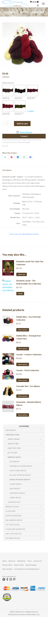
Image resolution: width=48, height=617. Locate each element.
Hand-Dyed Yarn (14, 448)
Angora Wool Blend (34, 140)
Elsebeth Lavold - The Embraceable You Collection (28, 282)
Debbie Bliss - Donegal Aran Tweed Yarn (28, 337)
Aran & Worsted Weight (22, 142)
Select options (22, 330)
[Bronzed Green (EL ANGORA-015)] (20, 106)
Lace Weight (15, 461)
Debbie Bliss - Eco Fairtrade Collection (28, 318)
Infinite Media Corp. (33, 614)
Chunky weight (16, 484)
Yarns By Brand (14, 439)
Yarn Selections (12, 435)
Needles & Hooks (12, 507)
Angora (24, 140)
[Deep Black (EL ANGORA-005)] (20, 90)
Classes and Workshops (15, 529)
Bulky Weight (15, 489)
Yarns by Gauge (14, 457)
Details (20, 293)
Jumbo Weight (15, 498)
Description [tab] (7, 170)
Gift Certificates (13, 525)
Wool (11, 142)
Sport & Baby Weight (18, 471)
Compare (24, 136)
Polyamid (5, 142)
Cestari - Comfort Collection (28, 355)
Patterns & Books (13, 538)
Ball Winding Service (14, 520)
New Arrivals (11, 430)
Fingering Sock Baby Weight (21, 466)
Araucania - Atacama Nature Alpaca (28, 403)
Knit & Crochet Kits (14, 534)
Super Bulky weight (17, 493)
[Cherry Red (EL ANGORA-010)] (7, 106)
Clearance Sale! (14, 502)
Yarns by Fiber (13, 444)
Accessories (10, 511)
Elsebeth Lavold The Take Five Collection (29, 263)
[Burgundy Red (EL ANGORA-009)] (32, 90)
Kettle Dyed (12, 453)
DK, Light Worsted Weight (20, 475)
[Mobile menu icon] (43, 3)
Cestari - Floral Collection (27, 370)
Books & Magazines (13, 516)
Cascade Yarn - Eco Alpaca (28, 386)
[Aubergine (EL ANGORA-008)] (7, 90)
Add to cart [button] (21, 274)
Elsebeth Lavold (15, 140)
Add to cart (22, 123)
